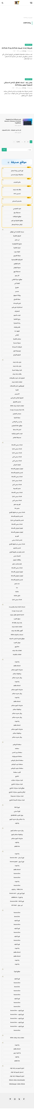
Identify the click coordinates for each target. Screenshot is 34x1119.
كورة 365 (17, 807)
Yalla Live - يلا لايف (17, 889)
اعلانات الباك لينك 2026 (17, 406)
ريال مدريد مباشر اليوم (17, 830)
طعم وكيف (17, 327)
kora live (17, 916)
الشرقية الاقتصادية (17, 259)
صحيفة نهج (17, 271)
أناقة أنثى (17, 283)
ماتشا (17, 591)
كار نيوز (17, 275)
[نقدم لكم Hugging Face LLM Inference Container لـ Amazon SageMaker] (27, 122)
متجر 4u (17, 508)
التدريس (17, 394)
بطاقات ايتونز (17, 560)
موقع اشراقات (17, 216)
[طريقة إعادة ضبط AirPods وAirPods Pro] (17, 37)
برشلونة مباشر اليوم (17, 834)
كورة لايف (17, 920)
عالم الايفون (17, 263)
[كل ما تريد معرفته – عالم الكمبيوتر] (27, 132)
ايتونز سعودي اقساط (17, 468)
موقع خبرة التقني (17, 279)
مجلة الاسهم (17, 255)
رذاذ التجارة (17, 323)
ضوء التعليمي (17, 208)
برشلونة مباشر (17, 673)
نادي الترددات (17, 303)
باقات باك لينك (17, 374)
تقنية (17, 390)
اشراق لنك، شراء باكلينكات (17, 378)
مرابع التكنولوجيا (17, 244)
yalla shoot (17, 666)
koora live (17, 873)
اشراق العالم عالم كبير (17, 398)
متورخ (17, 287)
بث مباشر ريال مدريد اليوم (17, 819)
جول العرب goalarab (17, 815)
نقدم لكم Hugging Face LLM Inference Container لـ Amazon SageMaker (13, 121)
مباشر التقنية (17, 339)
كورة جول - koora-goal (17, 861)
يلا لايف (17, 823)
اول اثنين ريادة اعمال (17, 170)
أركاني (17, 335)
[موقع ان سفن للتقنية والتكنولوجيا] (17, 3)
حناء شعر (17, 583)
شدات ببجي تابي (17, 457)
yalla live (17, 846)
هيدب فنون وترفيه (17, 433)
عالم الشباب (17, 182)
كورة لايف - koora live (17, 1010)
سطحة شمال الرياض (17, 760)
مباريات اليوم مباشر (17, 669)
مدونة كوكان (17, 267)
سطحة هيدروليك (17, 756)
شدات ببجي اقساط (17, 445)
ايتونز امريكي (17, 464)
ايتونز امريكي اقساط (17, 528)
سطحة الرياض (17, 744)
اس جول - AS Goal (17, 905)
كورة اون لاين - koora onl (17, 893)
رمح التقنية (17, 319)
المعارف (17, 311)
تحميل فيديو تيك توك (17, 1072)
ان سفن (17, 240)
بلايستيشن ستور (17, 564)
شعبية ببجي (17, 556)
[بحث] (3, 3)
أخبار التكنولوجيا (29, 44)
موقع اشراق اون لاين (17, 220)
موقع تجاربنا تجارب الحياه (17, 638)
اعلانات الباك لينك (17, 382)
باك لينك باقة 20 (17, 622)
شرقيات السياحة (17, 347)
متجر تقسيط (17, 488)
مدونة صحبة (17, 343)
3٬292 (18, 141)
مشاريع (17, 646)
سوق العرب (17, 619)
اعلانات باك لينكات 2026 (17, 1037)
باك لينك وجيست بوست (17, 410)
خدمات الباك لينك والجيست (17, 607)
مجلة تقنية (17, 417)
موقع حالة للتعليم (17, 425)
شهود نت (17, 331)
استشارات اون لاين (17, 307)
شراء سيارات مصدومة (17, 796)
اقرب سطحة (17, 772)
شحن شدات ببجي (17, 540)
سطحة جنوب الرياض (17, 768)
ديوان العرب (17, 642)
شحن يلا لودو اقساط (17, 472)
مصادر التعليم (17, 413)
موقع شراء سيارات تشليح (17, 788)
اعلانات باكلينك (17, 654)
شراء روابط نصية (17, 370)
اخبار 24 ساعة (17, 429)
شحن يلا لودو (17, 548)
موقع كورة (17, 971)
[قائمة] (31, 3)
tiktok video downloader (17, 1080)
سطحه (17, 748)
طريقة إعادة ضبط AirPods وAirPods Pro (17, 48)
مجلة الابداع (17, 299)
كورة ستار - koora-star (17, 857)
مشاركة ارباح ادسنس (17, 174)
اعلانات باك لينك (17, 650)
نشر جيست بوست (17, 611)
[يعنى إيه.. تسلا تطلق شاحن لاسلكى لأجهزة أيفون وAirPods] (17, 71)
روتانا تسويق (17, 295)
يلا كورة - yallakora (17, 897)
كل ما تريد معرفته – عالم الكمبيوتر (11, 130)
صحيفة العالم (17, 437)
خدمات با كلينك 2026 (17, 634)
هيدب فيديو (17, 315)
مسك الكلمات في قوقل (17, 232)
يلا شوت (17, 662)
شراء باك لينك (17, 362)
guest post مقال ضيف (17, 615)
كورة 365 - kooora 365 (17, 901)
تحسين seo (17, 193)
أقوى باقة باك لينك (17, 630)
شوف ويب (17, 251)
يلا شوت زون (17, 1053)
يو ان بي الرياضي (17, 421)
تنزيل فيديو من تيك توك (17, 1068)
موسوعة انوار (17, 351)
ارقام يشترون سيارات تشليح (17, 792)
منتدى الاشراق (17, 402)
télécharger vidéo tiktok (17, 1084)
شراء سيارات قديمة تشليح (17, 800)
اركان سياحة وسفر (17, 224)
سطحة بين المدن (17, 752)
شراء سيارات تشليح (17, 784)
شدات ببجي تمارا (17, 449)
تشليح (17, 776)
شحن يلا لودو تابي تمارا (17, 520)
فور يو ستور (17, 504)
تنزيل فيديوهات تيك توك (17, 1076)
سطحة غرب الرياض (17, 764)
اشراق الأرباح (17, 355)
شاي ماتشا (17, 595)
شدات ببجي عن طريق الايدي (17, 512)
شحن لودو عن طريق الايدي (17, 552)
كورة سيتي (17, 811)
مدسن (17, 291)
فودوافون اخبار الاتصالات (17, 386)
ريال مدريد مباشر (17, 677)
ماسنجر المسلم (17, 201)
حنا (17, 587)
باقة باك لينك (17, 189)
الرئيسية (30, 17)
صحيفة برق (17, 212)
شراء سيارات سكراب (17, 780)
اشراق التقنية (17, 236)
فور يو (17, 536)
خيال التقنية (17, 248)
